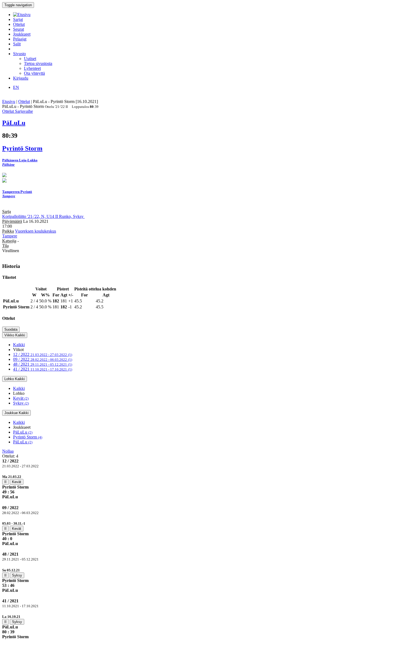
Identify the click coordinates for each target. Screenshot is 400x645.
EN (16, 87)
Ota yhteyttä (34, 73)
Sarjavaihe (24, 111)
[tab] (200, 486)
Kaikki (19, 344)
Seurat (18, 29)
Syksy (21, 403)
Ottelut (19, 24)
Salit (17, 44)
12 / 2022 (42, 354)
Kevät (21, 398)
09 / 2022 (42, 359)
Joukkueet (21, 34)
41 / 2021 (42, 369)
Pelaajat (19, 39)
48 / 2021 (42, 364)
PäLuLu (22, 432)
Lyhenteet (32, 68)
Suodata (10, 329)
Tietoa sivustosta (38, 63)
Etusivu (8, 101)
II (5, 482)
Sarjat (18, 19)
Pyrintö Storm (27, 437)
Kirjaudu (20, 78)
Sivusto (19, 53)
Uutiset (30, 58)
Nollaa (8, 451)
